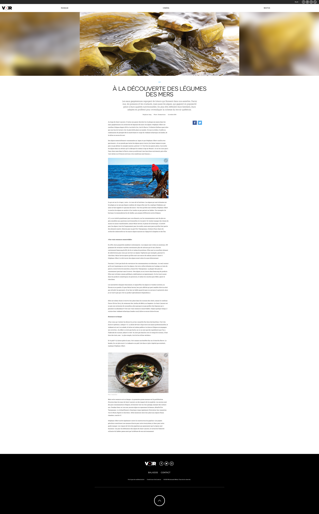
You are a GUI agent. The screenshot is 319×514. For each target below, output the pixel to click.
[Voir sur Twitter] (307, 2)
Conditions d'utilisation (154, 479)
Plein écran (166, 161)
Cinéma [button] (166, 8)
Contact (165, 472)
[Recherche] (315, 2)
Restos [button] (267, 8)
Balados (153, 472)
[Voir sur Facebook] (303, 2)
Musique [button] (64, 8)
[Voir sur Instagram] (311, 2)
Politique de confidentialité (136, 479)
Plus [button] (296, 2)
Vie (159, 82)
